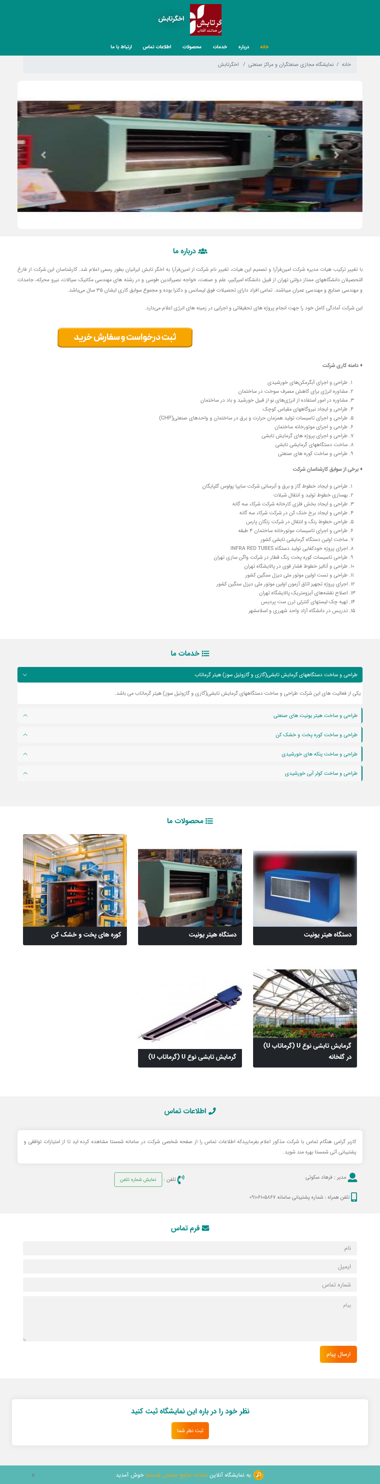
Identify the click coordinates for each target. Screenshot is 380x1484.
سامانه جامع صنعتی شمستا (176, 1475)
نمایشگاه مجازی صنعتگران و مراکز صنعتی (291, 64)
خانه (264, 47)
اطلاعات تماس (157, 47)
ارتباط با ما (121, 47)
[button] (337, 155)
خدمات (220, 47)
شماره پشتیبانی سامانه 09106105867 (286, 1197)
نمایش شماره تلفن (138, 1179)
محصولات (192, 47)
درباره (244, 47)
